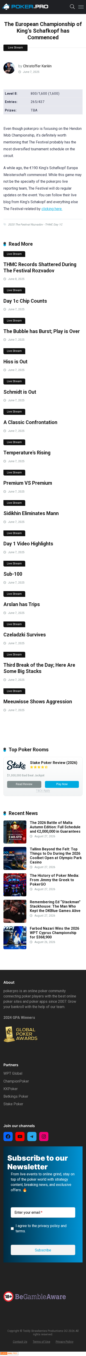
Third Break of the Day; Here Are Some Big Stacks (39, 668)
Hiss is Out (15, 362)
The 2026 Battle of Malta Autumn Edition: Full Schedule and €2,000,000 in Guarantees (55, 827)
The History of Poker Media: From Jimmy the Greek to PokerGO (54, 879)
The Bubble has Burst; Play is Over (41, 331)
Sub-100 (12, 574)
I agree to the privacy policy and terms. (41, 1228)
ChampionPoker (16, 1081)
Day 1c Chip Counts (25, 301)
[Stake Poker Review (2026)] (16, 768)
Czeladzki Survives (24, 635)
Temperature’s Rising (26, 453)
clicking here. (52, 209)
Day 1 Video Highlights (28, 544)
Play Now (62, 784)
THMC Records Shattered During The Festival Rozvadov (39, 267)
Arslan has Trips (21, 604)
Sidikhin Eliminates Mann (31, 513)
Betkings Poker (15, 1096)
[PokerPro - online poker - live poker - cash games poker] (25, 6)
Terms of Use (41, 1341)
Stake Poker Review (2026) (53, 763)
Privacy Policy (64, 1341)
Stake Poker (13, 1104)
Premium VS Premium (27, 483)
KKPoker (10, 1089)
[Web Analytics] (9, 1354)
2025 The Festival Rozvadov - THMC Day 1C (35, 224)
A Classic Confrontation (30, 422)
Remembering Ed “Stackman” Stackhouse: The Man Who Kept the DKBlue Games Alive (55, 906)
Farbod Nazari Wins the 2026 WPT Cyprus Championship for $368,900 (54, 932)
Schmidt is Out (19, 392)
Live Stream (15, 47)
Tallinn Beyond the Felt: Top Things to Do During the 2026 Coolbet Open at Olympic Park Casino (56, 856)
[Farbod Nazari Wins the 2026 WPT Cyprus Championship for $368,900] (14, 948)
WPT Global (12, 1073)
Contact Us (20, 1341)
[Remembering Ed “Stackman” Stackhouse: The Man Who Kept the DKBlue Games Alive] (14, 921)
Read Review (24, 784)
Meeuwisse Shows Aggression (37, 701)
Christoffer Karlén (37, 66)
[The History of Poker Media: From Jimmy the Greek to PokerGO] (14, 895)
